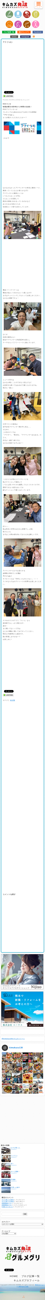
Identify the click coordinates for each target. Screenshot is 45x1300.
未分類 (12, 700)
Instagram (25, 36)
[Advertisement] (22, 66)
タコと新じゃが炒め (8, 1199)
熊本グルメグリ (24, 32)
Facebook (38, 32)
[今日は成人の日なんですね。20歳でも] (38, 1078)
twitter (14, 36)
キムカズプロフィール (27, 1280)
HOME (14, 1276)
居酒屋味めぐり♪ (7, 1203)
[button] (38, 5)
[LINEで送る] (8, 96)
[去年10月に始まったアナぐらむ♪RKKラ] (28, 1089)
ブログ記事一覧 (9, 32)
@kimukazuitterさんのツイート (13, 1039)
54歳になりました (7, 1206)
